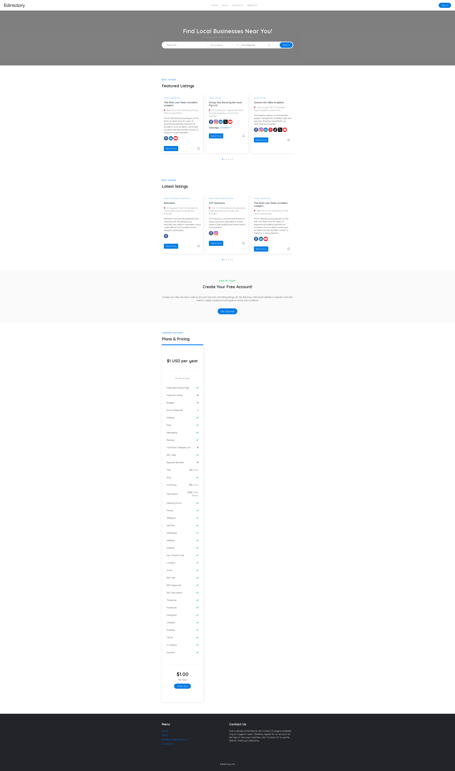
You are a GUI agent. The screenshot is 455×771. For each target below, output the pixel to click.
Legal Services (220, 198)
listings (166, 98)
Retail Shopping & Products (179, 198)
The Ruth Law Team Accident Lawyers (226, 204)
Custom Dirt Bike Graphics (224, 102)
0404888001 (180, 128)
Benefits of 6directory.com (175, 739)
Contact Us (237, 5)
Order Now (182, 686)
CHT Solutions (172, 202)
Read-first (252, 5)
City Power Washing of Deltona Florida (272, 104)
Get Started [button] (227, 311)
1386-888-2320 (271, 133)
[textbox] (223, 45)
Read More (171, 136)
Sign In (445, 5)
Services (173, 98)
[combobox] (223, 45)
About (225, 5)
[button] (222, 159)
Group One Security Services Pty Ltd (180, 104)
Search (286, 45)
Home (215, 5)
